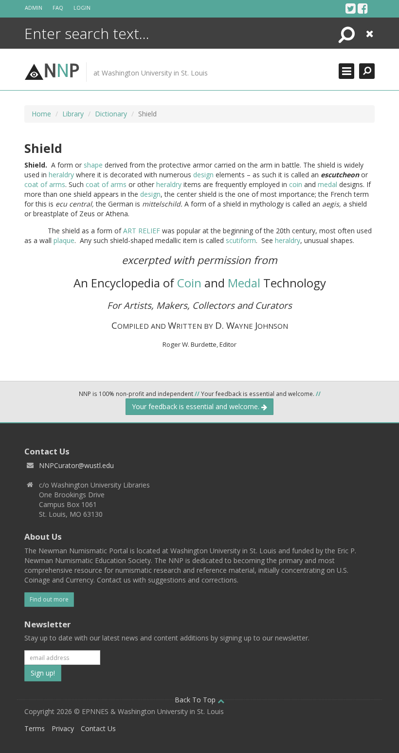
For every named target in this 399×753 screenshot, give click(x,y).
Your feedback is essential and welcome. (196, 406)
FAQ (58, 7)
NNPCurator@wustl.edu (76, 465)
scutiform (241, 240)
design (203, 174)
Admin (33, 7)
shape (93, 164)
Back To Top (196, 699)
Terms (34, 728)
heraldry (61, 174)
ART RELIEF (141, 230)
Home (41, 113)
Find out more (49, 599)
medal (327, 184)
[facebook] (363, 8)
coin (295, 184)
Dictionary (111, 113)
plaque (64, 240)
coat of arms (44, 184)
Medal (244, 283)
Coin (189, 283)
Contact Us (98, 728)
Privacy (63, 728)
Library (73, 113)
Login (82, 7)
